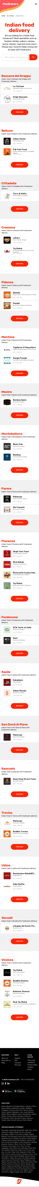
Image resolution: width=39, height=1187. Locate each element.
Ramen (23, 1164)
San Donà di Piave (20, 1118)
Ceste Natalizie (32, 1138)
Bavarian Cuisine (16, 1136)
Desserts (4, 1144)
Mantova (30, 1112)
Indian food (15, 1152)
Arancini (21, 1134)
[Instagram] (3, 1083)
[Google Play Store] (20, 1091)
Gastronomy (17, 1148)
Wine (21, 1172)
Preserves (17, 1164)
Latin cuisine (6, 1154)
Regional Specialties (13, 1166)
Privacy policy (33, 1065)
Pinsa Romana (11, 1162)
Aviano (4, 1106)
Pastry (22, 1160)
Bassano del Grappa (13, 1106)
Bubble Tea (17, 1138)
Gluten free (28, 1130)
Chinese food (11, 1140)
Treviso (4, 1120)
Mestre (4, 1114)
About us (5, 1058)
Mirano (9, 1114)
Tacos (12, 1170)
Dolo (17, 1110)
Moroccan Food (19, 1158)
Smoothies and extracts (23, 1168)
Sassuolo (30, 1118)
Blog (3, 1063)
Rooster (32, 1166)
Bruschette (20, 1130)
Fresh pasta (12, 1146)
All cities (10, 16)
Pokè (35, 1162)
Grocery (28, 1150)
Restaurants (25, 1166)
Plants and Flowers (27, 1162)
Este (20, 1110)
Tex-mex (17, 1170)
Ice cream (8, 1152)
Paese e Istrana (7, 1116)
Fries (22, 1146)
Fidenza (25, 1110)
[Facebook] (5, 1083)
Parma (14, 1116)
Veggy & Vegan (14, 1172)
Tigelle (26, 1170)
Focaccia (4, 1146)
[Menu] (35, 4)
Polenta (4, 1164)
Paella (27, 1158)
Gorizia (31, 1110)
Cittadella (28, 1108)
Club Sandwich (21, 1140)
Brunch (10, 1138)
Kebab (16, 1132)
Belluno (22, 1106)
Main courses (9, 1156)
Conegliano (5, 1110)
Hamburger (12, 1130)
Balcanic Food (6, 1136)
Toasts (30, 1170)
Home (3, 16)
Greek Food (13, 1150)
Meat (16, 1156)
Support (17, 1058)
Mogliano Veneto (17, 1114)
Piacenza (20, 1116)
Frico (18, 1146)
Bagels (26, 1134)
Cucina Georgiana (24, 1142)
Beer (24, 1136)
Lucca (25, 1112)
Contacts (17, 1063)
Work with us (6, 1060)
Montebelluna (27, 1114)
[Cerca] (33, 57)
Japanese (23, 1152)
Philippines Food (29, 1160)
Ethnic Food (18, 1144)
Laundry (12, 1154)
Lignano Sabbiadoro (13, 1112)
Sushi (7, 1170)
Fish (24, 1144)
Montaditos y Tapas (8, 1158)
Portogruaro (5, 1118)
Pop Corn (22, 1132)
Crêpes (15, 1142)
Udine (8, 1120)
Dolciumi (11, 1144)
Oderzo (34, 1114)
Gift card (17, 1065)
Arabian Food (13, 1134)
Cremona (12, 1110)
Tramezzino (5, 1172)
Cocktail (29, 1140)
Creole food (9, 1142)
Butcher (24, 1138)
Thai (21, 1170)
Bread (28, 1136)
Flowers (28, 1144)
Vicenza (19, 1120)
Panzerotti (15, 1160)
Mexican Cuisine (30, 1156)
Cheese (4, 1140)
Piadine (4, 1162)
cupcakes (34, 1142)
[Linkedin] (8, 1083)
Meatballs (21, 1156)
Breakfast (34, 1136)
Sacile (12, 1118)
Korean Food (31, 1152)
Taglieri (11, 1132)
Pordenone (27, 1116)
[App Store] (7, 1091)
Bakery (31, 1134)
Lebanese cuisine (27, 1154)
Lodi (21, 1112)
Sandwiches (10, 1168)
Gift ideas (25, 1148)
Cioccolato (5, 1130)
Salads (4, 1168)
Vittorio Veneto (27, 1120)
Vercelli (13, 1120)
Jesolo (4, 1112)
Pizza (18, 1162)
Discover (19, 112)
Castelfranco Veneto (18, 1108)
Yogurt (29, 1172)
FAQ (15, 1060)
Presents (10, 1164)
